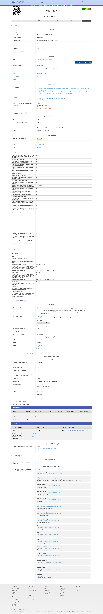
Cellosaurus (15, 76)
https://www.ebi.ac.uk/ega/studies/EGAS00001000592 (50, 473)
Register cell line (16, 589)
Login (89, 3)
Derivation (49, 21)
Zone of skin (39, 316)
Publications (15, 605)
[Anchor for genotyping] (21, 455)
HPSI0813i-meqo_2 (41, 74)
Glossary (46, 593)
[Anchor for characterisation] (29, 402)
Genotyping (86, 21)
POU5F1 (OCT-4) (16, 414)
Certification (47, 590)
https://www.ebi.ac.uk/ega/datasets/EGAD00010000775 (76, 430)
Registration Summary (86, 7)
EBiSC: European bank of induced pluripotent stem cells (52, 98)
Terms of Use (31, 599)
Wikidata (14, 82)
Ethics (39, 21)
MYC (39, 350)
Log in (77, 589)
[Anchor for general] (19, 25)
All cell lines (14, 590)
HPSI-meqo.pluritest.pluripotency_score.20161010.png (27, 433)
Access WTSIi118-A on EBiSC (83, 62)
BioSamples (15, 71)
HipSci (14, 74)
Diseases (14, 604)
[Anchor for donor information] (26, 113)
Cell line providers (16, 599)
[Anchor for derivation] (24, 300)
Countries (14, 602)
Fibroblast (39, 307)
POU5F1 (40, 345)
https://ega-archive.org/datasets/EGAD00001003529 (49, 534)
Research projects (16, 601)
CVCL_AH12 (40, 76)
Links (29, 592)
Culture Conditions (61, 21)
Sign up (78, 590)
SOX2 (39, 346)
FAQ (45, 589)
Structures (62, 590)
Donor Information (28, 21)
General (16, 21)
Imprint (29, 601)
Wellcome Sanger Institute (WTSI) (45, 59)
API (61, 593)
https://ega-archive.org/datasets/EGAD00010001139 (49, 520)
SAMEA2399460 (40, 71)
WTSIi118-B (40, 43)
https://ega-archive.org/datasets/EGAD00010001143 (49, 492)
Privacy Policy (65, 5)
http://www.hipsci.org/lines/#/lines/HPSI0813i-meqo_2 (49, 479)
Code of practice (32, 590)
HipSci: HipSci (42, 100)
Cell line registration (48, 592)
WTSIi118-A (39, 32)
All (14, 592)
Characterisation (75, 21)
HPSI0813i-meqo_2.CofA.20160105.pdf (47, 448)
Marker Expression (17, 407)
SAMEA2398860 (40, 145)
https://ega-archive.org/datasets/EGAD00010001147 (49, 486)
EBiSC (38, 62)
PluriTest (14, 423)
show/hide (22, 51)
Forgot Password (80, 592)
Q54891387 (39, 82)
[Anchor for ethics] (17, 152)
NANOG (14, 419)
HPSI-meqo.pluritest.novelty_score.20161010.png (25, 437)
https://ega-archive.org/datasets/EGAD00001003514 (49, 506)
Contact (62, 595)
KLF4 (39, 348)
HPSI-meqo (39, 147)
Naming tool (63, 592)
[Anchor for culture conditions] (30, 375)
